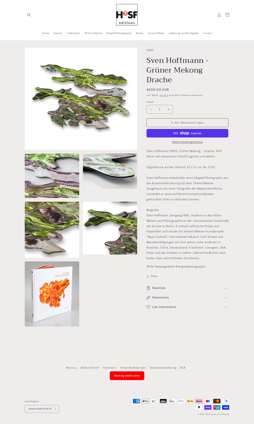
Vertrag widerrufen (127, 375)
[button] (29, 15)
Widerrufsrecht (90, 367)
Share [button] (154, 276)
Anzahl (150, 102)
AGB (182, 367)
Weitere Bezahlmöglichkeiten (187, 142)
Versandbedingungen (133, 367)
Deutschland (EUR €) (40, 408)
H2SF (207, 414)
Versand (164, 95)
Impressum (109, 367)
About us (71, 367)
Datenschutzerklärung (163, 367)
